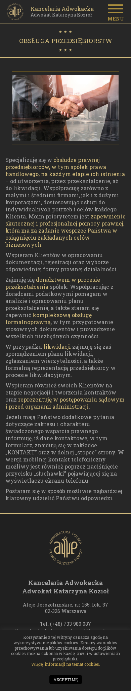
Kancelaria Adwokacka (62, 8)
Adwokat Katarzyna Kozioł (61, 15)
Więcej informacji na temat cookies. (65, 664)
